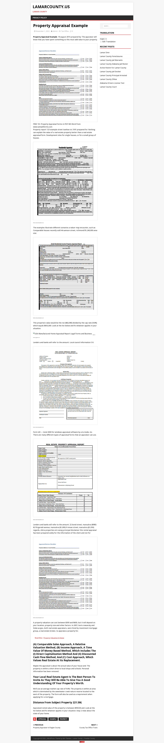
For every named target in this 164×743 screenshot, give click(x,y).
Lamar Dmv (104, 52)
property (63, 719)
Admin (55, 31)
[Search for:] (115, 26)
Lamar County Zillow (108, 79)
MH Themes (67, 738)
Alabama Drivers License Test (112, 83)
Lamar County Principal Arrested (113, 75)
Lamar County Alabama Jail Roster (114, 64)
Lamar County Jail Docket (110, 71)
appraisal (42, 719)
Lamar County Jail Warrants (111, 60)
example (53, 719)
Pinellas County (89, 738)
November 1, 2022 (43, 31)
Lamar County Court (108, 87)
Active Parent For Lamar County (113, 68)
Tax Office (65, 31)
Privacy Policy (40, 18)
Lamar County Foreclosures (111, 56)
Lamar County (77, 738)
